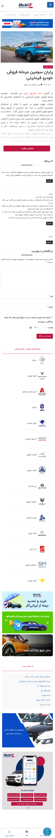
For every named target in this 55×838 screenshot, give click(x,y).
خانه (50, 15)
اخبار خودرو (11, 15)
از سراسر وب (27, 666)
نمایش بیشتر (27, 148)
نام (51, 296)
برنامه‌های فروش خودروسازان (27, 349)
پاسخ (49, 181)
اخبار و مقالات (24, 15)
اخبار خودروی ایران (32, 93)
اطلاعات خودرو (39, 15)
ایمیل (50, 307)
